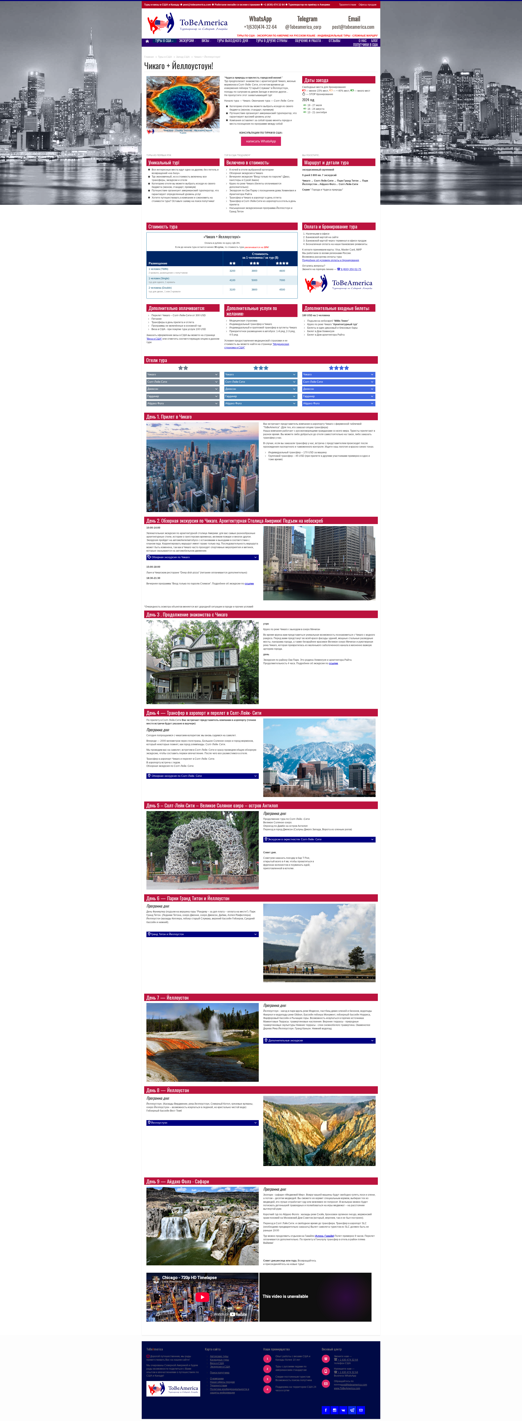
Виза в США (217, 1363)
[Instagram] (335, 1409)
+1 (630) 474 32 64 (274, 4)
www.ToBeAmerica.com (347, 1388)
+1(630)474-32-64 (260, 26)
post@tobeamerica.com (354, 1384)
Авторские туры (219, 1356)
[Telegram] (352, 1409)
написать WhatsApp (261, 141)
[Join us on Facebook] (326, 1409)
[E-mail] (361, 1409)
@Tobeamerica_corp (303, 26)
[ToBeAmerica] (187, 23)
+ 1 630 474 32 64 (347, 1359)
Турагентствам (347, 4)
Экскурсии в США (220, 1366)
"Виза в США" (154, 338)
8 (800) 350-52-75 (350, 269)
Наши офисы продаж (222, 1382)
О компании (217, 1378)
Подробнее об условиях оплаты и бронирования (330, 260)
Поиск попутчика (219, 1372)
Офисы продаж (367, 4)
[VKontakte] (343, 1409)
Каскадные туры (219, 1359)
